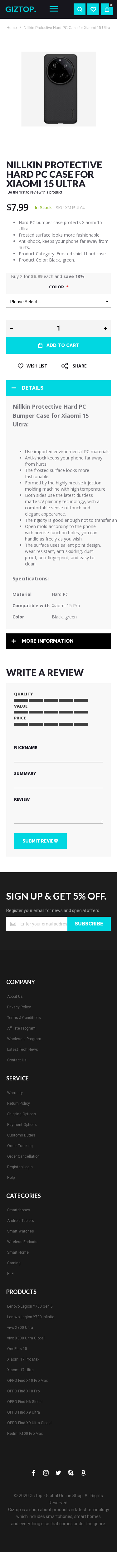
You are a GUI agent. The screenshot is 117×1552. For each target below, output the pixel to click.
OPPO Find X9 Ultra (23, 1412)
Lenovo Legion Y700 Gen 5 (30, 1306)
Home (12, 28)
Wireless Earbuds (22, 1242)
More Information (48, 641)
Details (32, 388)
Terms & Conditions (24, 1018)
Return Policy (18, 1103)
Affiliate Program (21, 1028)
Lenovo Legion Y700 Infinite (30, 1317)
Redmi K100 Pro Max (25, 1433)
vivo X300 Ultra (20, 1327)
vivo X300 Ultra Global (26, 1338)
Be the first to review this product (34, 192)
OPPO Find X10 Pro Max (27, 1380)
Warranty (15, 1093)
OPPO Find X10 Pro (23, 1391)
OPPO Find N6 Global (24, 1402)
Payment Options (22, 1124)
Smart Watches (20, 1231)
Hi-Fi (10, 1273)
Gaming (14, 1263)
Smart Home (18, 1252)
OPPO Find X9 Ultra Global (29, 1423)
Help (11, 1177)
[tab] (58, 388)
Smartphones (18, 1210)
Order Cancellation (23, 1156)
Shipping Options (21, 1114)
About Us (15, 996)
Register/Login (20, 1167)
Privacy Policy (19, 1007)
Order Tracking (20, 1146)
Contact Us (17, 1060)
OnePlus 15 (17, 1349)
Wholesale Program (24, 1039)
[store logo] (22, 9)
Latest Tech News (22, 1049)
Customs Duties (21, 1135)
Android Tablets (20, 1220)
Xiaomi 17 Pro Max (23, 1359)
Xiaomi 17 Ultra (20, 1370)
